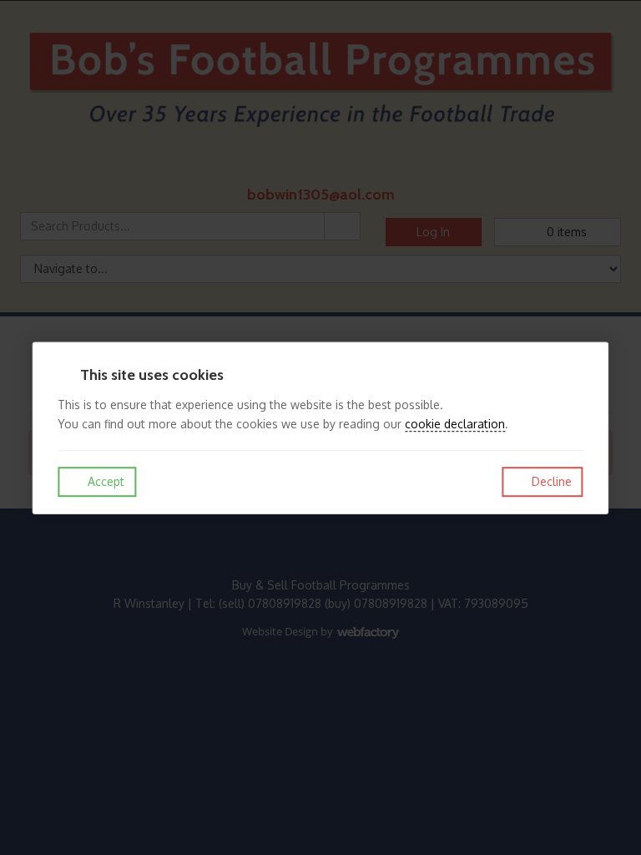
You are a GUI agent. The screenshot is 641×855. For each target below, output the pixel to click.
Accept (104, 481)
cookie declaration (455, 424)
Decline (550, 481)
